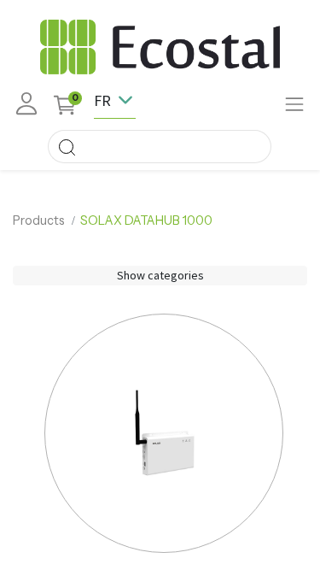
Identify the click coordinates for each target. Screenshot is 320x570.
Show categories (160, 275)
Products (39, 220)
